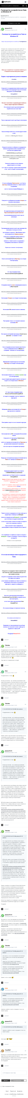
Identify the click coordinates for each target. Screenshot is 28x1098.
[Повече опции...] (25, 29)
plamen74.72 (5, 15)
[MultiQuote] (2, 640)
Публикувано (11, 30)
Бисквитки (19, 1091)
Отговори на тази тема (14, 23)
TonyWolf (7, 1050)
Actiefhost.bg (13, 1094)
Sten (6, 671)
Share (6, 1080)
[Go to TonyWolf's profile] (2, 1050)
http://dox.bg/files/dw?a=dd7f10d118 (11, 972)
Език (7, 1091)
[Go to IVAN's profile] (2, 989)
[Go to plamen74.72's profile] (2, 29)
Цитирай (6, 639)
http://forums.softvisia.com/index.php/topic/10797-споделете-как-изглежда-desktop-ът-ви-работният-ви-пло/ (13, 811)
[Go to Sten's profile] (2, 671)
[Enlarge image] (12, 657)
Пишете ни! (13, 1091)
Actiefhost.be (20, 1094)
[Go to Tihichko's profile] (2, 646)
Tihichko (7, 645)
